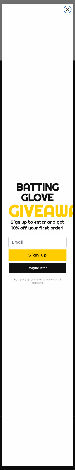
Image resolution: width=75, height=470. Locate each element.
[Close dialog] (67, 9)
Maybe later (38, 268)
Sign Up (37, 255)
